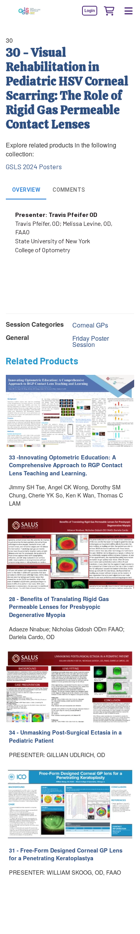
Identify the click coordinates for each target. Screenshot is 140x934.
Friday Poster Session (90, 341)
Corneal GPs (90, 325)
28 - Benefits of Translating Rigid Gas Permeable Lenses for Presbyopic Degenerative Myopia (59, 607)
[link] (89, 10)
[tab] (26, 190)
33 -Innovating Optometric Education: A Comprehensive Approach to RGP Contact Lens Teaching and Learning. (65, 465)
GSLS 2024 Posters (34, 166)
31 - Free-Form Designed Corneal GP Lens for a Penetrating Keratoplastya (65, 854)
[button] (109, 10)
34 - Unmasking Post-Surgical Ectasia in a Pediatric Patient (65, 736)
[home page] (29, 10)
